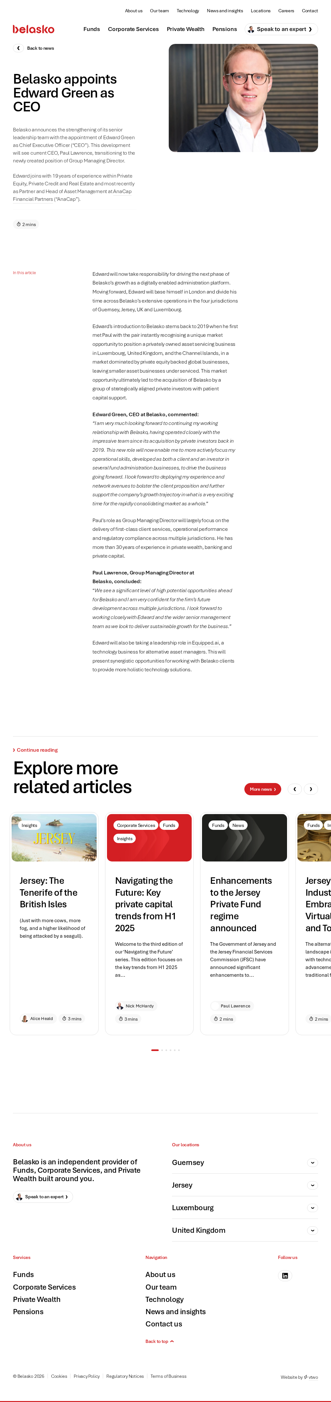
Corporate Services (133, 29)
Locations (261, 10)
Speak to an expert (281, 29)
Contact (310, 10)
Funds (91, 29)
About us (134, 10)
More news (261, 789)
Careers (286, 10)
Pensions (224, 29)
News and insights (225, 10)
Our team (159, 10)
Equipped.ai (205, 642)
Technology (188, 10)
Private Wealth (186, 29)
